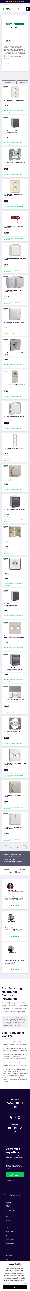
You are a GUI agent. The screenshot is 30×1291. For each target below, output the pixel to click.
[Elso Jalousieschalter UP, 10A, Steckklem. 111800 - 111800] (15, 723)
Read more (6, 63)
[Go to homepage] (6, 8)
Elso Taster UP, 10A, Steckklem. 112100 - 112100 (15, 163)
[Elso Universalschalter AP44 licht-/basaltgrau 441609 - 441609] (15, 660)
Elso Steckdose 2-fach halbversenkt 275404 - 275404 (14, 195)
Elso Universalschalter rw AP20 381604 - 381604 (15, 259)
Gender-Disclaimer (10, 1243)
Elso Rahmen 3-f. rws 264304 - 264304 (14, 448)
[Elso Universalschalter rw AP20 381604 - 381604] (15, 250)
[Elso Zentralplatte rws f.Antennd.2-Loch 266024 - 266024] (15, 755)
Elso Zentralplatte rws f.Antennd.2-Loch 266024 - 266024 (15, 764)
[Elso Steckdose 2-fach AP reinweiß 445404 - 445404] (15, 282)
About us (8, 1216)
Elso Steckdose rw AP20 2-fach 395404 (14, 100)
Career (7, 1224)
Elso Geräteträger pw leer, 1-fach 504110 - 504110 (15, 540)
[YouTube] (10, 1128)
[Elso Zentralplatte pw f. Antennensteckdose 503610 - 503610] (15, 628)
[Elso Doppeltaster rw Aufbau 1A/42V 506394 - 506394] (15, 819)
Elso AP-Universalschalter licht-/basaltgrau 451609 (11, 604)
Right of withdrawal (10, 1239)
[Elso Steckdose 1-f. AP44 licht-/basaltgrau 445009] (15, 123)
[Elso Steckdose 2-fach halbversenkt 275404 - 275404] (15, 186)
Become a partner (10, 1231)
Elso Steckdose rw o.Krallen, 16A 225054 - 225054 (15, 572)
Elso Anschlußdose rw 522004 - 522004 (14, 322)
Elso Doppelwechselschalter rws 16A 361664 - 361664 (14, 417)
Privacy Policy (9, 1255)
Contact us (8, 1220)
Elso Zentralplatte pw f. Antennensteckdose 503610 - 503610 (14, 636)
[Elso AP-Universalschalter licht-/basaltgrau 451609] (15, 596)
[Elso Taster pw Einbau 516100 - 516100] (15, 471)
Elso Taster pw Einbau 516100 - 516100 (14, 479)
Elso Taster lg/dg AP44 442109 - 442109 (14, 509)
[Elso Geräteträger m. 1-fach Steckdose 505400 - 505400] (15, 376)
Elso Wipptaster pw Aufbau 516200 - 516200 (14, 796)
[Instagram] (21, 1128)
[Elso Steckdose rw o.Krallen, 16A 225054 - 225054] (15, 564)
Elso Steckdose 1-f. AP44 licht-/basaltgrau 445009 (10, 131)
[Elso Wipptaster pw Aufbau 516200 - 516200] (15, 787)
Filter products (7, 82)
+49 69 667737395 (10, 1210)
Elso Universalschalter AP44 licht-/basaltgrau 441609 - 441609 (13, 668)
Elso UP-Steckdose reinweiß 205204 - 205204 (14, 353)
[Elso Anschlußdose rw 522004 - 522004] (15, 314)
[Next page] (25, 847)
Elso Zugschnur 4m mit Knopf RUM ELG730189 (13, 227)
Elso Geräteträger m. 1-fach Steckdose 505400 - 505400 (14, 385)
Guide (7, 1235)
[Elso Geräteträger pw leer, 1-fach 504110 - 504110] (15, 532)
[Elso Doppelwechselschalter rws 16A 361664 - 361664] (15, 408)
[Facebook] (15, 1128)
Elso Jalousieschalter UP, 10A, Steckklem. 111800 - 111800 (12, 732)
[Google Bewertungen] (7, 1)
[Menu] (28, 9)
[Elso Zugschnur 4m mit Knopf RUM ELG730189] (15, 218)
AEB (7, 1259)
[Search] (24, 8)
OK (15, 1287)
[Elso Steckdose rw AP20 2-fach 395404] (15, 92)
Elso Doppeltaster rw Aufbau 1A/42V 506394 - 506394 (14, 828)
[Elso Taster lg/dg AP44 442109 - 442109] (15, 501)
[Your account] (18, 9)
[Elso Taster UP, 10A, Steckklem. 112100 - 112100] (15, 154)
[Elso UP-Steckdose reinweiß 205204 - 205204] (15, 345)
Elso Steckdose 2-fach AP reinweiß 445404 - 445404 (13, 291)
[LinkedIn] (15, 1132)
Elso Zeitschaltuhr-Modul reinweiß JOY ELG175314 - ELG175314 (14, 700)
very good (21, 1)
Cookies (7, 1227)
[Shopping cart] (21, 9)
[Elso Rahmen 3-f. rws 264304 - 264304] (15, 440)
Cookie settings (6, 1283)
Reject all (25, 1283)
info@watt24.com (10, 1212)
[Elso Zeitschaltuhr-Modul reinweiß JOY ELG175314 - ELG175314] (15, 691)
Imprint (7, 1251)
